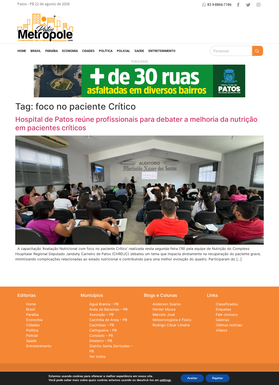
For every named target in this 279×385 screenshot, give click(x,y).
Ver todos (97, 356)
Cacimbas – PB (101, 325)
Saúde (139, 51)
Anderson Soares (167, 304)
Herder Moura (164, 309)
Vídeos (221, 330)
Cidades (88, 51)
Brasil (36, 51)
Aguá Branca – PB (104, 304)
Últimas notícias (229, 325)
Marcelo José (164, 314)
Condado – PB (101, 335)
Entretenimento (161, 51)
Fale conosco (227, 314)
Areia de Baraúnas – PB (108, 309)
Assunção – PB (101, 314)
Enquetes (223, 309)
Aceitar (192, 378)
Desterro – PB (100, 341)
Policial (123, 51)
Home (21, 51)
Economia (70, 51)
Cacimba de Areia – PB (108, 320)
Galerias (222, 320)
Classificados (227, 304)
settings (165, 380)
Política (105, 51)
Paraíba (51, 51)
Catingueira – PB (103, 330)
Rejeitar (217, 378)
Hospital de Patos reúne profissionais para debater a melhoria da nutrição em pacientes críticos (136, 123)
